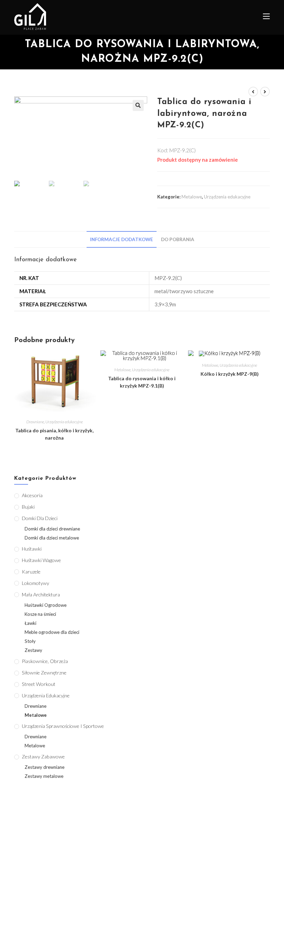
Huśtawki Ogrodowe (45, 605)
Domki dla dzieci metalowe (52, 538)
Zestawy (33, 650)
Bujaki (28, 507)
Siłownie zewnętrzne (44, 673)
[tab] (122, 239)
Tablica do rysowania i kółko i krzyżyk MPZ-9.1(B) (142, 382)
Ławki (30, 623)
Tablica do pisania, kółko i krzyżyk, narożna (54, 434)
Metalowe (191, 196)
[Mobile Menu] (264, 17)
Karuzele (31, 572)
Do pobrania (177, 239)
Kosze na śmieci (40, 614)
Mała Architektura (41, 594)
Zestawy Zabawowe (43, 756)
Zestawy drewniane (44, 767)
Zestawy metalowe (44, 776)
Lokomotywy (35, 583)
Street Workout (38, 684)
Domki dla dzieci (39, 518)
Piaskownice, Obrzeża (45, 661)
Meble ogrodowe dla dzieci (52, 632)
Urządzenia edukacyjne (227, 196)
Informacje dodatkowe (121, 239)
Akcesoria (32, 495)
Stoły (30, 641)
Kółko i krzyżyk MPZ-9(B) (230, 374)
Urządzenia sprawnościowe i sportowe (63, 726)
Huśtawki (32, 549)
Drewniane (35, 421)
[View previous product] (253, 91)
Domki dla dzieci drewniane (52, 529)
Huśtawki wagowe (41, 560)
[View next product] (265, 91)
